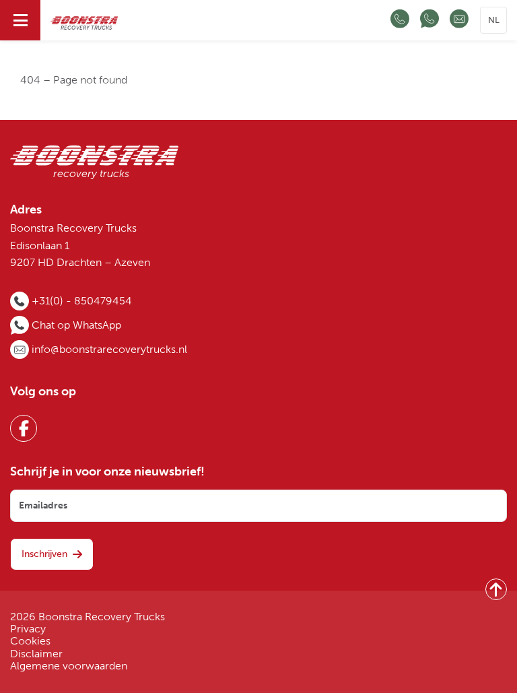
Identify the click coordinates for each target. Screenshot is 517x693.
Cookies (30, 641)
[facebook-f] (23, 428)
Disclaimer (36, 654)
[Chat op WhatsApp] (429, 20)
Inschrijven (44, 554)
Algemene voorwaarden (68, 666)
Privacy (28, 629)
